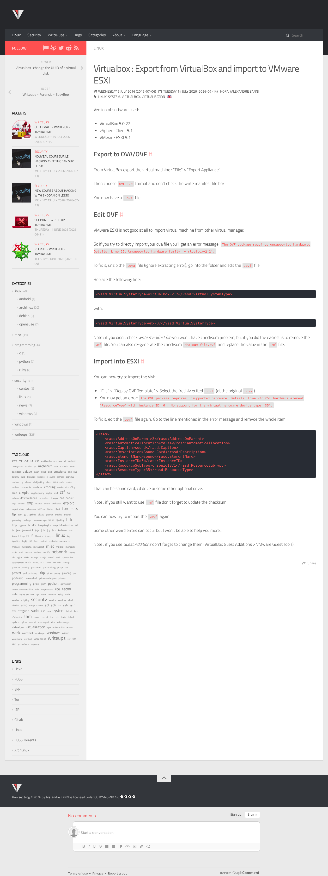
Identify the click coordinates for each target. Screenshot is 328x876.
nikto (26, 557)
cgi (22, 482)
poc (74, 573)
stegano (23, 610)
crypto (24, 492)
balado (27, 471)
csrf (56, 493)
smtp (32, 605)
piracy (57, 573)
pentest (16, 573)
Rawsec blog (21, 797)
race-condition (26, 589)
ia (29, 525)
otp (42, 562)
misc (18, 334)
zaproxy (35, 644)
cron (14, 493)
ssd (59, 605)
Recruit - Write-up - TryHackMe (50, 251)
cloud (48, 482)
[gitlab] (53, 48)
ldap (22, 536)
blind (43, 472)
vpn (49, 627)
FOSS (18, 679)
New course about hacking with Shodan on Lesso (55, 193)
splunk (39, 605)
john (43, 530)
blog (50, 472)
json (54, 530)
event (47, 503)
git (26, 514)
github (33, 514)
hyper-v (22, 525)
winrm (65, 633)
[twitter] (61, 48)
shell (70, 600)
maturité (53, 541)
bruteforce (60, 471)
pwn (43, 584)
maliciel (43, 541)
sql (47, 605)
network (59, 551)
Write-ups (56, 35)
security (41, 151)
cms (55, 482)
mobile (60, 547)
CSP (21, 461)
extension (31, 509)
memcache (65, 541)
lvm (36, 541)
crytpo (49, 493)
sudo (35, 610)
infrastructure (66, 525)
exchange (56, 503)
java (18, 530)
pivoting (66, 573)
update (15, 622)
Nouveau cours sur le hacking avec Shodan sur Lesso (54, 161)
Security (34, 35)
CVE (26, 461)
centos (24, 388)
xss (74, 639)
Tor (16, 699)
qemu (15, 589)
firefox (50, 509)
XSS (37, 461)
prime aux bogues (48, 578)
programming (24, 345)
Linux (16, 35)
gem (20, 514)
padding (25, 567)
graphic (58, 514)
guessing (16, 520)
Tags (78, 35)
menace (16, 547)
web (16, 632)
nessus (28, 552)
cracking (49, 487)
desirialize (44, 498)
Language (140, 35)
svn (49, 611)
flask (57, 509)
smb (24, 605)
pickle (50, 573)
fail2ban (41, 509)
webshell (27, 633)
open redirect (68, 557)
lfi (32, 535)
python (24, 361)
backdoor (16, 472)
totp (57, 617)
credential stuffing (66, 487)
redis (15, 594)
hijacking (60, 520)
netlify (46, 552)
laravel (15, 536)
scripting (25, 600)
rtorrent (52, 594)
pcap (60, 567)
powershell (31, 578)
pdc (66, 567)
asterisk (64, 466)
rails (37, 589)
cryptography (37, 493)
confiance (37, 487)
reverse (24, 594)
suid (43, 611)
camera (60, 477)
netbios (38, 552)
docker (69, 498)
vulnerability (59, 627)
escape (38, 503)
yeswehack (23, 644)
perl (25, 573)
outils (48, 562)
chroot (28, 482)
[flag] (46, 48)
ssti (14, 611)
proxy (36, 584)
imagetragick (44, 525)
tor (51, 617)
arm (56, 466)
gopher (49, 514)
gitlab (41, 514)
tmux (36, 617)
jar (13, 530)
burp (23, 477)
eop (30, 503)
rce (57, 589)
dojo (14, 503)
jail (76, 525)
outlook (57, 562)
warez (70, 627)
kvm (71, 530)
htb (69, 519)
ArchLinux (21, 750)
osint (36, 562)
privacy (62, 578)
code (62, 482)
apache (27, 466)
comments (26, 487)
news (23, 405)
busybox (31, 477)
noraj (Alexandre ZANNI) (240, 91)
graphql (67, 514)
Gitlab (18, 719)
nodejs (43, 557)
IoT (31, 461)
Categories (97, 35)
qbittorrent (66, 584)
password (36, 567)
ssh (65, 605)
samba (15, 600)
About (117, 35)
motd (14, 552)
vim (53, 622)
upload (24, 622)
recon (66, 589)
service (52, 600)
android (25, 299)
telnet (69, 611)
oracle (28, 562)
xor (69, 639)
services (62, 600)
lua (30, 541)
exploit (68, 503)
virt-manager (63, 622)
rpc (37, 594)
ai (65, 461)
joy (48, 530)
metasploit (38, 547)
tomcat (44, 617)
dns (62, 498)
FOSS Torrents (25, 740)
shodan (15, 605)
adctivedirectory (49, 461)
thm (28, 616)
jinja (37, 530)
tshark (71, 617)
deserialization (28, 498)
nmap (34, 557)
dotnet (21, 503)
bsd (70, 472)
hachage (27, 520)
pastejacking (49, 567)
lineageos (49, 536)
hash (51, 520)
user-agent (43, 622)
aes (60, 461)
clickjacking (38, 482)
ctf (62, 492)
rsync (44, 594)
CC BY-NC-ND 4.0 (106, 797)
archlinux (26, 307)
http (14, 525)
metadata (26, 547)
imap (55, 525)
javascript (27, 530)
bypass (41, 477)
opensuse (26, 324)
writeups (42, 122)
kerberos (62, 530)
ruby (22, 370)
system (114, 96)
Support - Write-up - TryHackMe (51, 222)
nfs (13, 557)
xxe (14, 644)
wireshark (17, 639)
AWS (14, 461)
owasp (66, 562)
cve (69, 493)
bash (36, 472)
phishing (33, 573)
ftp (14, 514)
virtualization (153, 96)
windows (26, 413)
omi (58, 557)
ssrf (72, 605)
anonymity (17, 466)
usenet (32, 622)
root (32, 594)
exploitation (18, 509)
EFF (17, 689)
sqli (53, 605)
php (42, 572)
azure (72, 466)
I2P (16, 709)
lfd (27, 536)
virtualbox (131, 96)
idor (34, 525)
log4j (24, 541)
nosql (51, 557)
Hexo (18, 669)
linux (99, 48)
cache (52, 477)
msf (21, 552)
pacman (16, 567)
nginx (19, 557)
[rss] (76, 48)
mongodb (70, 547)
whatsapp (40, 633)
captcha (70, 477)
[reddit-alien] (69, 48)
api (34, 466)
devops (54, 498)
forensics (70, 508)
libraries (39, 536)
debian (24, 315)
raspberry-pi (47, 589)
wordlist (28, 639)
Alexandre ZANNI (57, 797)
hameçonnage (40, 520)
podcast (17, 578)
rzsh (67, 594)
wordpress (40, 639)
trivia (63, 617)
